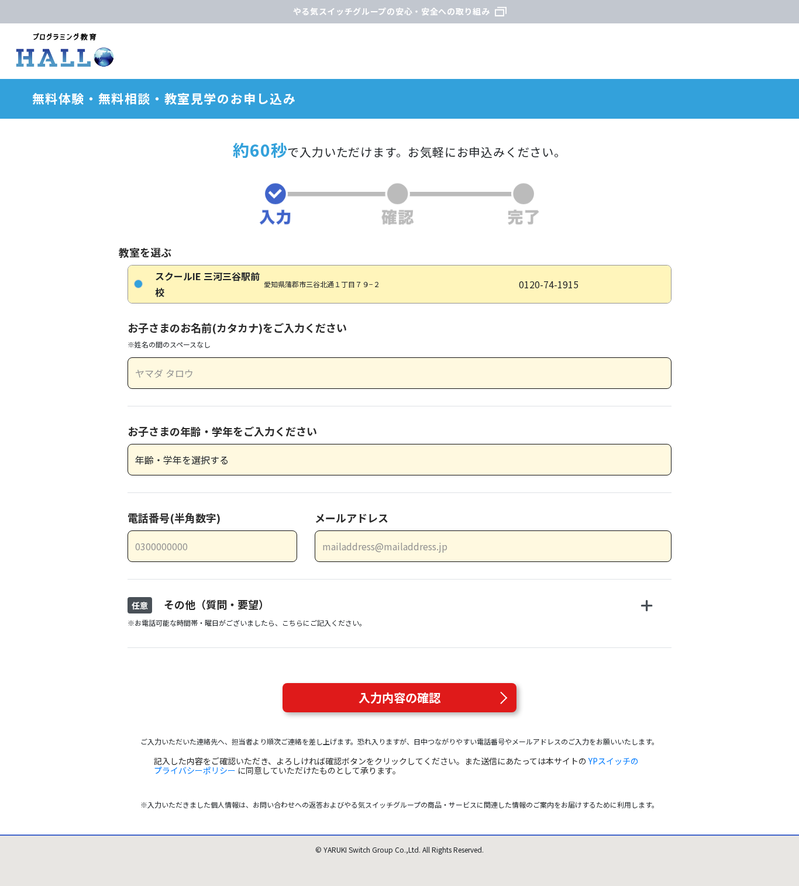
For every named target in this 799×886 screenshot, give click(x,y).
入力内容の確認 (399, 697)
